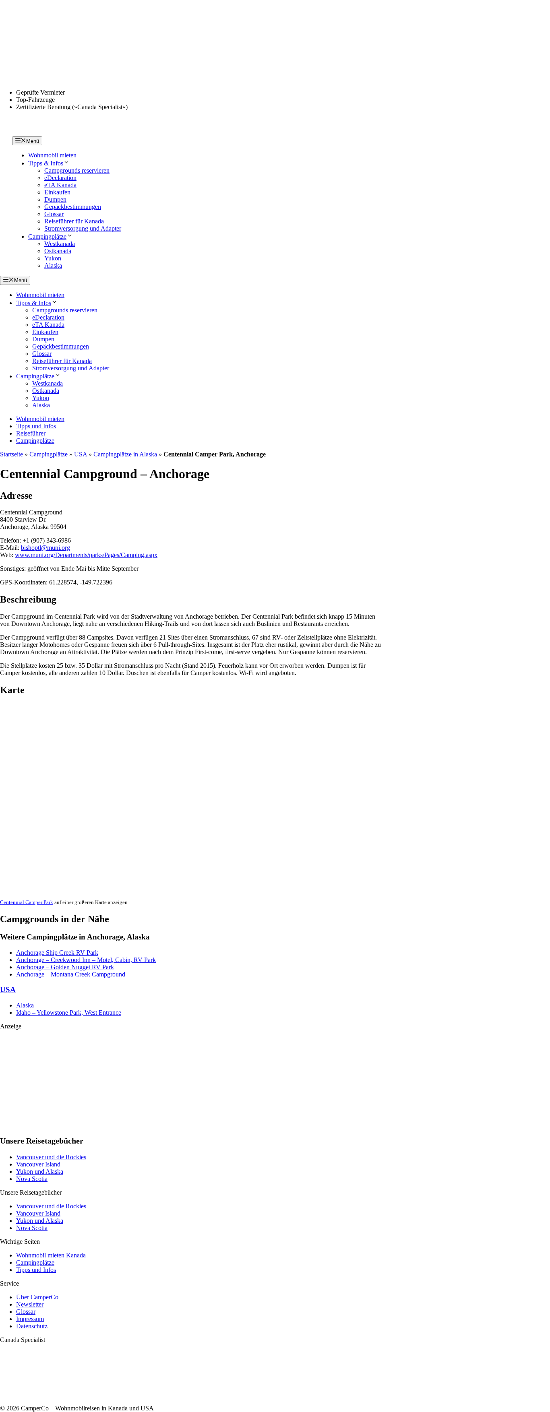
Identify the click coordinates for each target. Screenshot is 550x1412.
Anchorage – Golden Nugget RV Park (65, 967)
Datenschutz (32, 1326)
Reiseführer (30, 433)
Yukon (52, 258)
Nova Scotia (32, 1178)
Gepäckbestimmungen (72, 206)
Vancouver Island (38, 1164)
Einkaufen (57, 192)
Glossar (54, 214)
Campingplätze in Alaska (125, 454)
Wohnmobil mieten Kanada (51, 1255)
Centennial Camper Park (26, 902)
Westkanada (59, 243)
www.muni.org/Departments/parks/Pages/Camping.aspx (86, 554)
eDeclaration (60, 177)
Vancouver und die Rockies (51, 1157)
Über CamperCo (37, 1297)
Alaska (53, 265)
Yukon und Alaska (39, 1171)
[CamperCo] (30, 132)
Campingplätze (47, 236)
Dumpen (55, 199)
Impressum (30, 1318)
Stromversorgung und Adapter (82, 228)
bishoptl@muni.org (45, 547)
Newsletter (29, 1304)
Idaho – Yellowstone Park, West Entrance (68, 1012)
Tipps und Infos (36, 426)
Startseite (11, 454)
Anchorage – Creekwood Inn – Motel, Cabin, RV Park (86, 959)
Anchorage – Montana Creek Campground (70, 974)
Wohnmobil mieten (52, 155)
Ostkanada (57, 251)
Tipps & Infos (45, 163)
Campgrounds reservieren (77, 170)
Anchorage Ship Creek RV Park (57, 952)
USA (80, 454)
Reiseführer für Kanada (74, 221)
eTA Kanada (60, 185)
